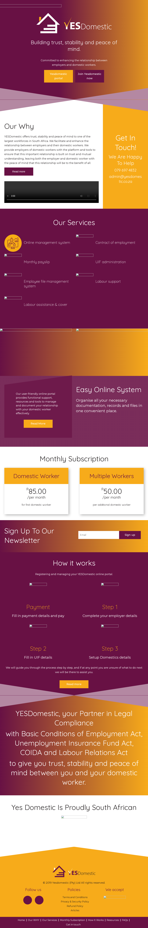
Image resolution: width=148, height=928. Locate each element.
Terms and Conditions (74, 897)
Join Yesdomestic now (89, 76)
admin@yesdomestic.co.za (125, 179)
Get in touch (73, 924)
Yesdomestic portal (58, 76)
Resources (113, 920)
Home (21, 920)
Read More (38, 423)
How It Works (96, 920)
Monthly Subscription (72, 920)
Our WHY (33, 920)
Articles (75, 910)
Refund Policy (75, 906)
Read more (18, 171)
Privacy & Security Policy (75, 901)
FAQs (125, 920)
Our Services (49, 920)
